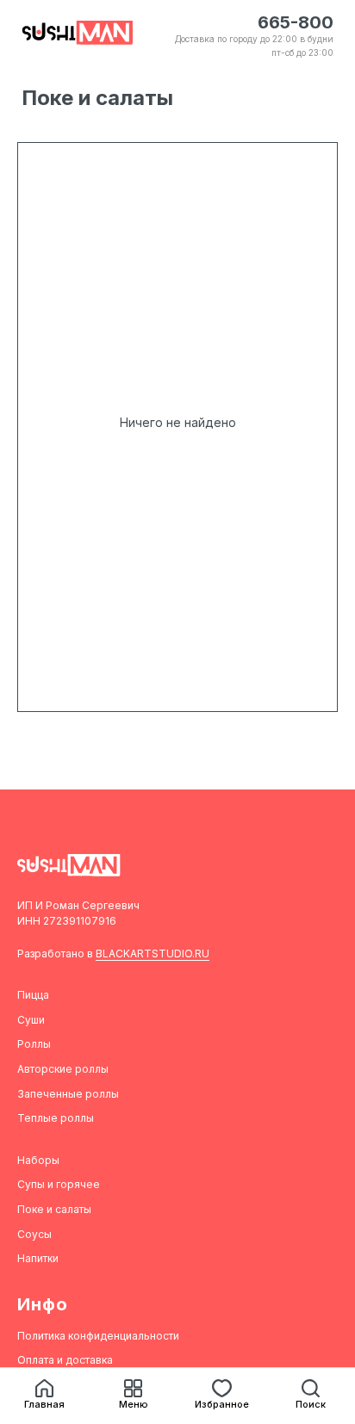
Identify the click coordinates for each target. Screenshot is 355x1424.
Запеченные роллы (68, 1093)
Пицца (33, 994)
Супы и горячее (58, 1184)
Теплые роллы (55, 1117)
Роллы (34, 1043)
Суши (31, 1019)
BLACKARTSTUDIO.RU (152, 953)
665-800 (295, 22)
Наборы (38, 1160)
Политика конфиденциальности (98, 1335)
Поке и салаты (54, 1209)
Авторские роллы (63, 1068)
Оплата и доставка (65, 1359)
